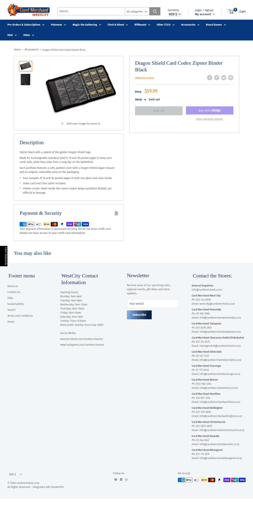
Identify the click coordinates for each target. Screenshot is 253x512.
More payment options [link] (209, 119)
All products (32, 49)
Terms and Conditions (20, 315)
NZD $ (12, 474)
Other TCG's (164, 24)
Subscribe (139, 315)
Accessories (188, 24)
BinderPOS (57, 487)
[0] (231, 11)
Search (11, 309)
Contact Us (13, 292)
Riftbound (140, 24)
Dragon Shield (144, 78)
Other (26, 35)
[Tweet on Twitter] (223, 77)
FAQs (10, 298)
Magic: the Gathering (85, 24)
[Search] (154, 11)
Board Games (214, 24)
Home (17, 49)
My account (203, 14)
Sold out (158, 110)
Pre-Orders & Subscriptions (23, 24)
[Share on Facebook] (209, 77)
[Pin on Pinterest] (216, 77)
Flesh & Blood (116, 24)
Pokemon (56, 24)
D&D (10, 35)
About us (12, 286)
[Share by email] (230, 77)
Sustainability (15, 304)
